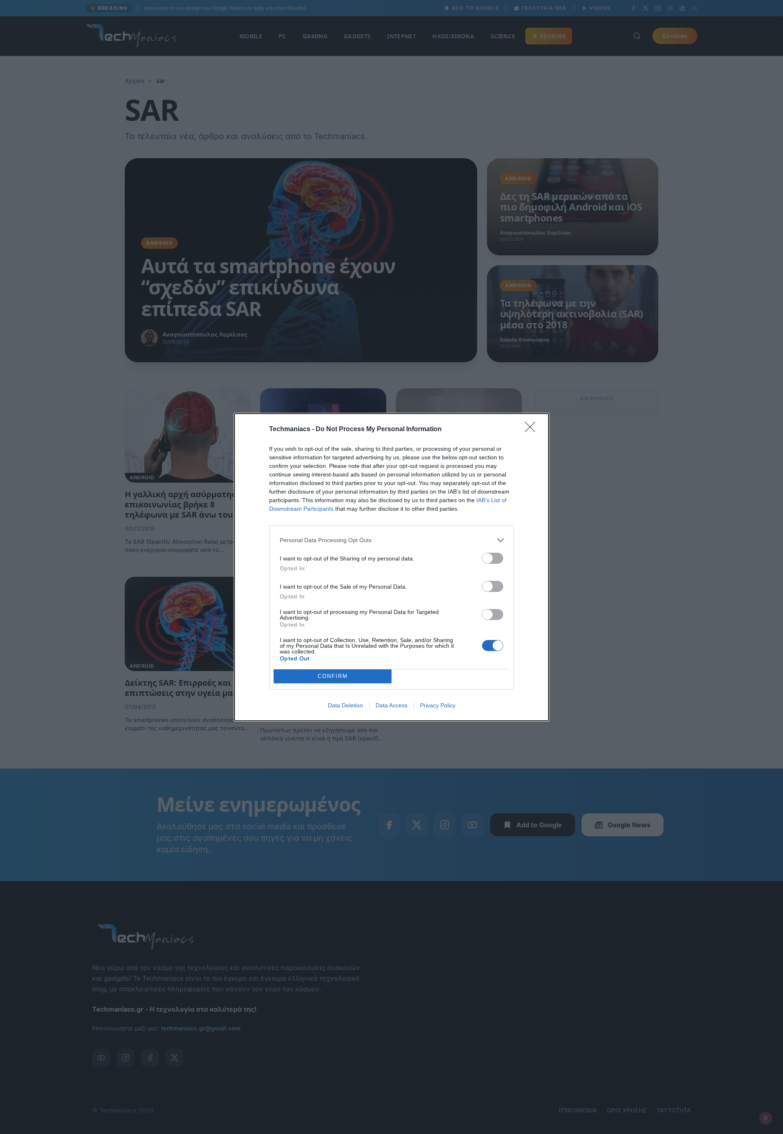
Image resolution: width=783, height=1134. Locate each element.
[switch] (492, 558)
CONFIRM (333, 676)
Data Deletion (345, 705)
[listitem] (391, 540)
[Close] (532, 429)
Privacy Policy (438, 705)
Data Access (391, 705)
